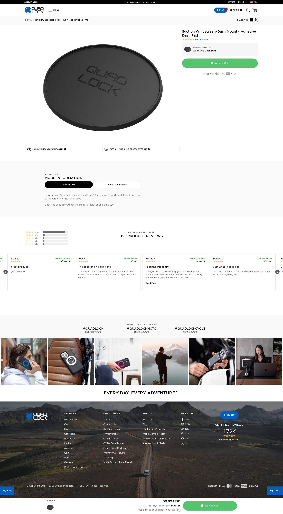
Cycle (67, 429)
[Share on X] (256, 19)
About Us (147, 420)
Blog (145, 424)
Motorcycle (70, 420)
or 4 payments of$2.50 (159, 506)
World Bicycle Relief (153, 434)
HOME (28, 20)
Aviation (68, 448)
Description (69, 184)
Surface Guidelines (117, 184)
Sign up (7, 491)
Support (231, 2)
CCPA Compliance (113, 443)
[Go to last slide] (5, 271)
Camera (68, 462)
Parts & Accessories (75, 467)
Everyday (69, 439)
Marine (68, 443)
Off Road (69, 434)
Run (66, 458)
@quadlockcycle (190, 328)
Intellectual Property (153, 429)
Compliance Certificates (116, 448)
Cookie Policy (111, 439)
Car (66, 424)
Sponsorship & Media (154, 443)
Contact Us (109, 424)
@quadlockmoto (141, 328)
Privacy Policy (111, 434)
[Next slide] (277, 271)
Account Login (111, 429)
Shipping (234, 10)
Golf (66, 453)
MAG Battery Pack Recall (117, 462)
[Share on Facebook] (251, 19)
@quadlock (93, 328)
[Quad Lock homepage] (34, 12)
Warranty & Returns (114, 453)
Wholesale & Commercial (156, 439)
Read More (151, 283)
